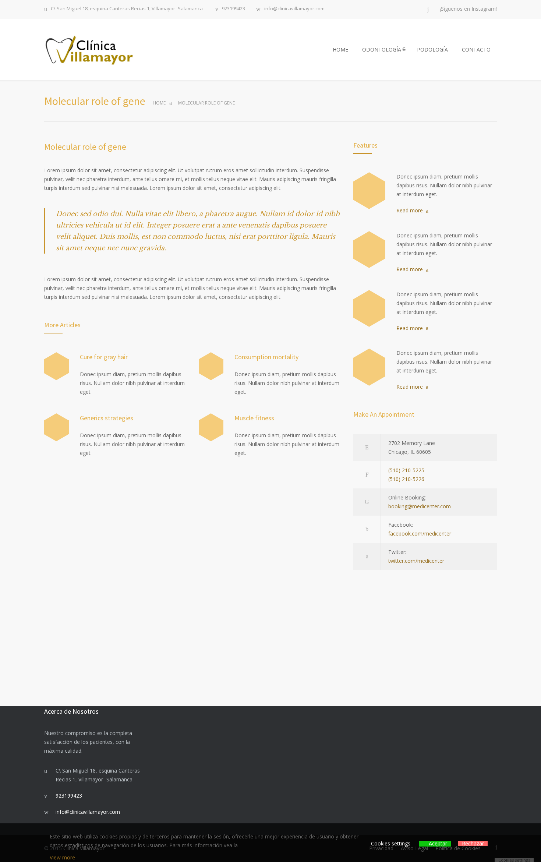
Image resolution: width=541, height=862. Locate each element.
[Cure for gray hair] (56, 366)
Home (159, 103)
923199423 (233, 9)
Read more (409, 210)
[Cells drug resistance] (369, 249)
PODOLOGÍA (432, 49)
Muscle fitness (254, 418)
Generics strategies (106, 418)
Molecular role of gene (85, 146)
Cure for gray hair (104, 357)
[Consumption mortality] (211, 366)
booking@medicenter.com (419, 506)
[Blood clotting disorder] (369, 190)
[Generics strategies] (56, 427)
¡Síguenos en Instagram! (468, 8)
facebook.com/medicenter (419, 533)
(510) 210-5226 (406, 479)
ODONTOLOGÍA (381, 49)
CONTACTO (476, 49)
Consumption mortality (266, 357)
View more (62, 857)
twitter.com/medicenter (416, 560)
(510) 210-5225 (406, 470)
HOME (340, 49)
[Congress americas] (369, 308)
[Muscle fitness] (211, 427)
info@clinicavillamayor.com (294, 9)
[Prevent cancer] (369, 367)
